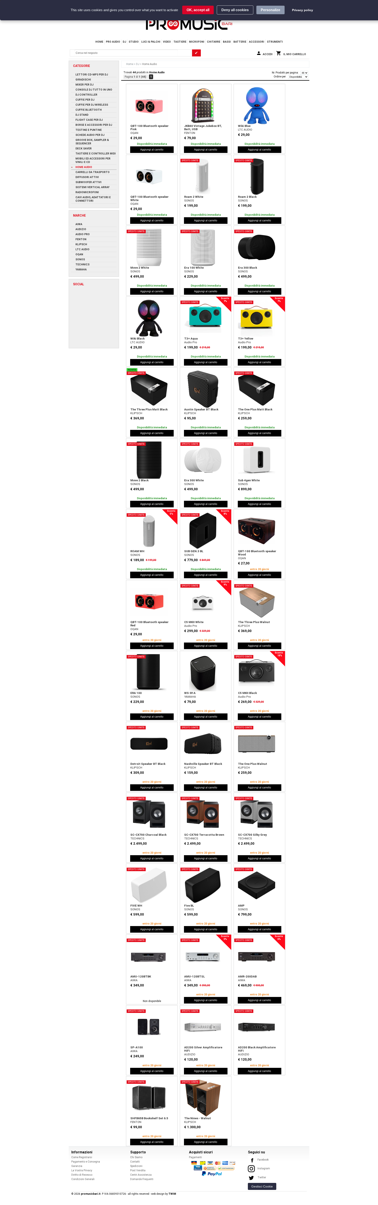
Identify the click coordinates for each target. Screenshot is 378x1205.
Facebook (263, 1159)
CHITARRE (213, 41)
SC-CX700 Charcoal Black (148, 834)
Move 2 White (139, 267)
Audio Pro (190, 342)
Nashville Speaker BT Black (203, 763)
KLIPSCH (136, 413)
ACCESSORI (256, 41)
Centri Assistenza (141, 1174)
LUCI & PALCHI (150, 41)
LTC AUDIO (245, 129)
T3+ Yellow (245, 338)
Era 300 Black (247, 267)
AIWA (134, 980)
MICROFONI (196, 41)
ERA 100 (136, 693)
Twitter (261, 1177)
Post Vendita (137, 1170)
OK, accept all (198, 10)
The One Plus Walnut (252, 763)
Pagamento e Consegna (85, 1161)
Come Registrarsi (81, 1157)
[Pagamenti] (214, 1168)
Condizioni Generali (82, 1179)
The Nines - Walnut (197, 1118)
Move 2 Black (139, 480)
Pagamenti (195, 1157)
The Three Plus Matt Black (149, 409)
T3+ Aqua (191, 338)
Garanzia (76, 1166)
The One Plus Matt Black (255, 409)
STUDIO (134, 41)
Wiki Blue (244, 126)
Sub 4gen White (249, 480)
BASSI (227, 41)
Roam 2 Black (247, 196)
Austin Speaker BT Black (201, 409)
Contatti (135, 1161)
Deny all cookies (235, 10)
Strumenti (275, 41)
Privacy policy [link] (302, 10)
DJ (124, 41)
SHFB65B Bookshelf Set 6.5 (149, 1118)
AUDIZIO (189, 1054)
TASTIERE (179, 41)
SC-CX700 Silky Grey (252, 834)
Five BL (189, 905)
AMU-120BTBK (140, 976)
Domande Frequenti (141, 1179)
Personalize (270, 10)
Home (99, 41)
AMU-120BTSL (194, 976)
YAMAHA (190, 696)
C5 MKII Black (247, 693)
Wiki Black (137, 338)
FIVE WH (136, 905)
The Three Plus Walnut (254, 622)
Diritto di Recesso (81, 1174)
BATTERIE (239, 41)
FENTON (189, 133)
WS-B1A (190, 693)
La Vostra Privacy (81, 1170)
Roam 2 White (193, 196)
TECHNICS (137, 838)
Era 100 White (194, 267)
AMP (241, 905)
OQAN (134, 133)
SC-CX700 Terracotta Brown (204, 834)
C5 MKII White (193, 622)
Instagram (263, 1168)
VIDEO (167, 41)
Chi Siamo (136, 1157)
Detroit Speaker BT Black (147, 763)
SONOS (189, 200)
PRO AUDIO (113, 41)
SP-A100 (136, 1047)
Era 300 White (194, 480)
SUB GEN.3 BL (193, 551)
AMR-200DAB (247, 976)
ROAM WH (137, 551)
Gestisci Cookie (262, 1186)
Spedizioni (136, 1166)
